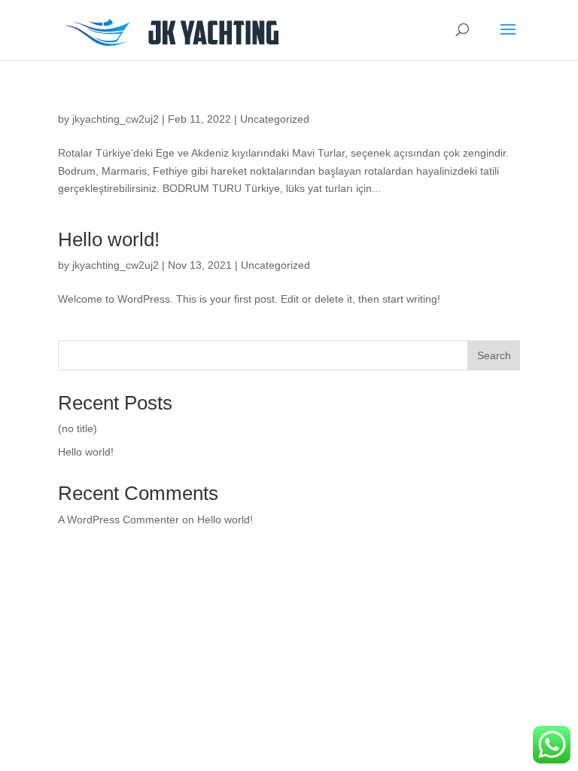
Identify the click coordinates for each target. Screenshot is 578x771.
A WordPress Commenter (118, 519)
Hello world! (109, 239)
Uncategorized (274, 119)
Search (494, 355)
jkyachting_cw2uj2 (115, 119)
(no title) (77, 428)
